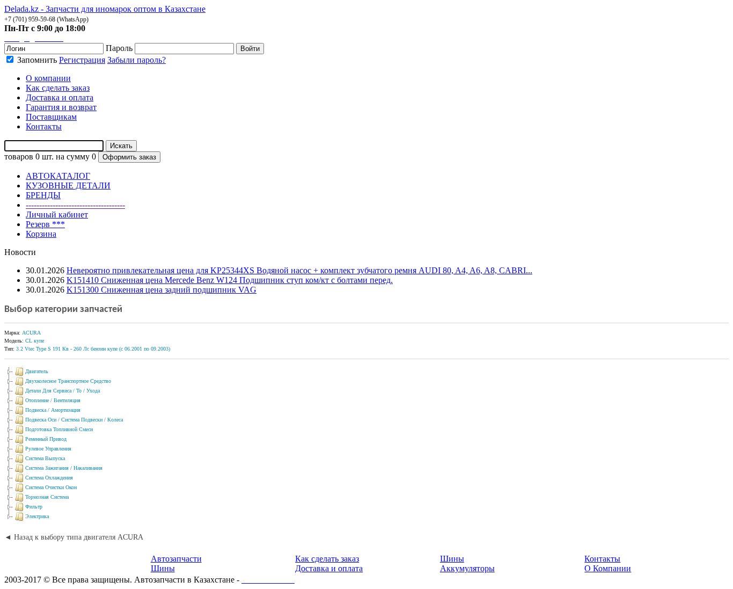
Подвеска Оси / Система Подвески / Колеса (74, 420)
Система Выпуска (45, 458)
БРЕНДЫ (43, 195)
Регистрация (82, 59)
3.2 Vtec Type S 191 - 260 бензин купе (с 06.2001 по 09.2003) (93, 349)
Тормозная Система (47, 497)
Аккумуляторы (467, 568)
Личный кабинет (57, 214)
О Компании (607, 568)
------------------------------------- (75, 204)
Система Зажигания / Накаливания (63, 468)
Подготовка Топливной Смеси (59, 429)
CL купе (34, 341)
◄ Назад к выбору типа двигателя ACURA (73, 537)
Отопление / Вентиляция (52, 400)
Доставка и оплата (329, 568)
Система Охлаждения (49, 478)
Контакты (602, 558)
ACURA (31, 333)
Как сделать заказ (327, 558)
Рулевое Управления (48, 449)
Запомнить (36, 59)
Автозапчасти (176, 558)
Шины (163, 568)
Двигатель (36, 371)
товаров (18, 156)
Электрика (37, 516)
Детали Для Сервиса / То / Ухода (62, 391)
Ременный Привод (46, 439)
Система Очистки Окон (51, 487)
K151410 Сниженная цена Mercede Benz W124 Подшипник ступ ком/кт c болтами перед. (230, 280)
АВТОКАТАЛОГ (58, 175)
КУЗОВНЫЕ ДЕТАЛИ (68, 185)
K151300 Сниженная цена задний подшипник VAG (161, 289)
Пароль (119, 48)
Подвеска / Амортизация (52, 410)
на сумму (73, 156)
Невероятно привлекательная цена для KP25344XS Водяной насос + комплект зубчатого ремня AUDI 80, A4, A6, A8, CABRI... (299, 270)
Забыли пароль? (136, 59)
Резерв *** (45, 224)
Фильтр (33, 507)
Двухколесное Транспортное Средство (68, 381)
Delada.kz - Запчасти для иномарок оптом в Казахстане (105, 8)
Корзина (41, 233)
